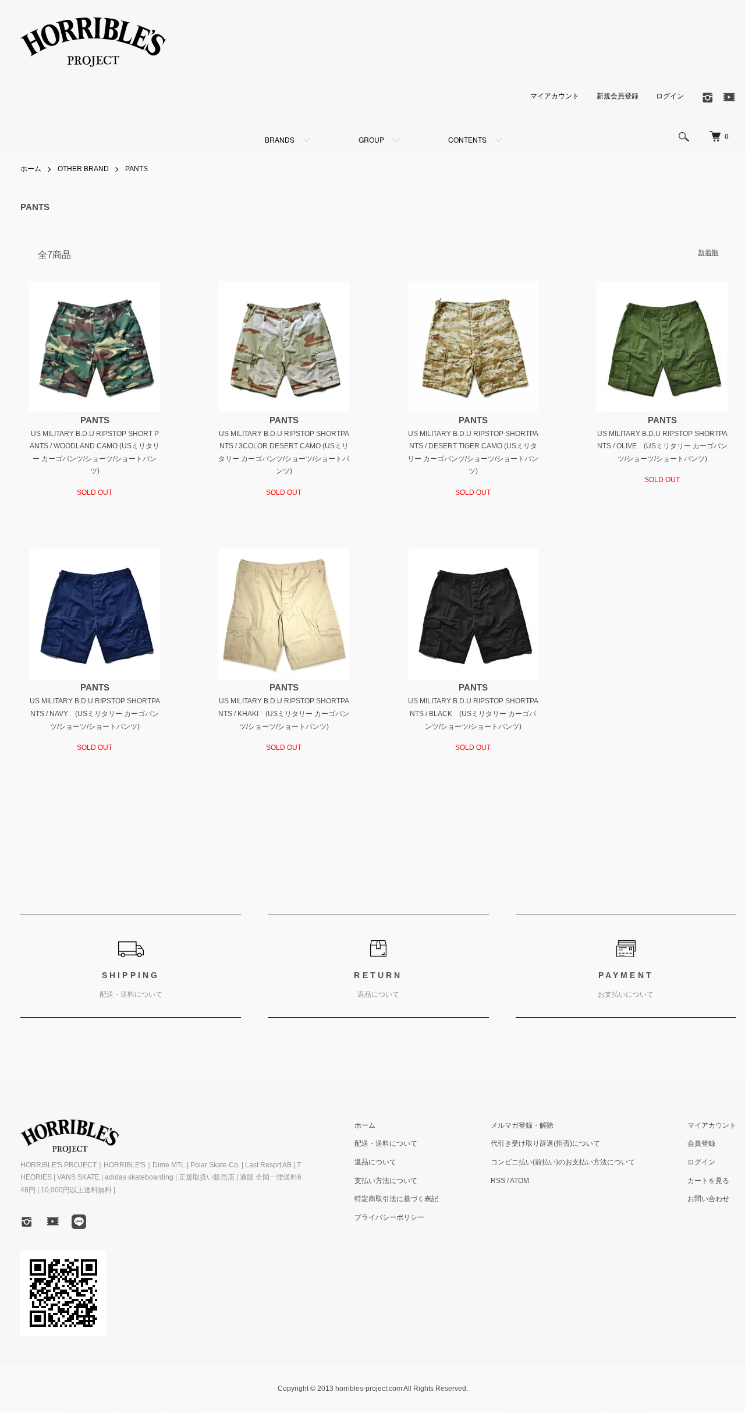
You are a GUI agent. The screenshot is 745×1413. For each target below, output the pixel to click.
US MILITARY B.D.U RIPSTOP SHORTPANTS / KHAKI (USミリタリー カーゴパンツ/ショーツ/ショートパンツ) (283, 713)
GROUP (371, 139)
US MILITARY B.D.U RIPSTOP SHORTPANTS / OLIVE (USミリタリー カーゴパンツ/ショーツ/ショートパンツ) (662, 446)
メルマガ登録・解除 (522, 1125)
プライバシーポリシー (389, 1217)
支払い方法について (385, 1181)
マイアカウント (554, 96)
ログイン (670, 96)
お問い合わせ (708, 1199)
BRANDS (280, 139)
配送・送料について (385, 1143)
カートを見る (708, 1181)
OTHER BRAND (83, 169)
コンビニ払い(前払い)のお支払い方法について (563, 1162)
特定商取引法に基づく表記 (396, 1199)
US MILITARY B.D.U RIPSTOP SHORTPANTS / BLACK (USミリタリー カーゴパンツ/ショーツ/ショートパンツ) (473, 713)
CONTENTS (467, 139)
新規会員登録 (617, 96)
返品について (375, 1162)
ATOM (519, 1181)
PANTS (136, 169)
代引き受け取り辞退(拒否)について (545, 1143)
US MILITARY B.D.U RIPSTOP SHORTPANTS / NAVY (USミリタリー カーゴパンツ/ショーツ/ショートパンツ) (95, 713)
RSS (498, 1181)
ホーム (30, 169)
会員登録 (701, 1143)
